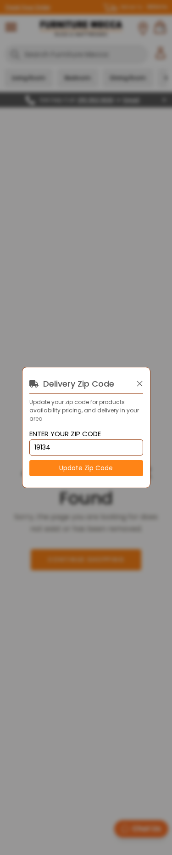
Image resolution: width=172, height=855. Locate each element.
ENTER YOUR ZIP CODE (65, 434)
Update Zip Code (86, 468)
